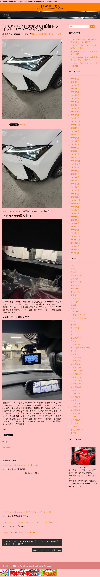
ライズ (73, 341)
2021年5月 (75, 180)
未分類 (73, 433)
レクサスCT (75, 390)
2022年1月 (75, 154)
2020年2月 (75, 230)
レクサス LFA (76, 374)
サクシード (75, 298)
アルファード (76, 275)
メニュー (8, 15)
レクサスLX (75, 407)
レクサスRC (76, 413)
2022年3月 (75, 148)
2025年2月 (75, 102)
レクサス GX (76, 364)
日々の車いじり (50, 6)
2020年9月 (75, 207)
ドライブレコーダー (27, 533)
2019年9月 (75, 246)
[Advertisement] (32, 491)
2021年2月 (75, 190)
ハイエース (75, 311)
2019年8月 (75, 249)
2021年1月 (75, 194)
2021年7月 (75, 174)
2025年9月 (75, 82)
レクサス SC (76, 387)
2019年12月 (75, 236)
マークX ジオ (76, 328)
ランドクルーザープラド (81, 348)
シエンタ (74, 302)
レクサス (74, 354)
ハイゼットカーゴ (78, 315)
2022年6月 (75, 138)
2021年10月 (75, 164)
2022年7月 (75, 134)
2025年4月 (75, 95)
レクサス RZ (76, 384)
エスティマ (75, 285)
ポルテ (73, 325)
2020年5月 (75, 220)
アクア (73, 269)
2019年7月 (75, 253)
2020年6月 (75, 217)
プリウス (74, 321)
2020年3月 (75, 226)
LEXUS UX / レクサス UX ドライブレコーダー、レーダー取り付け (29, 522)
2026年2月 (75, 79)
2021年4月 (75, 184)
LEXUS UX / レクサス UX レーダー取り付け (20, 465)
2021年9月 (75, 167)
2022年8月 (75, 131)
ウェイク (74, 279)
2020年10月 (75, 203)
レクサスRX (75, 417)
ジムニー (74, 305)
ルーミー (74, 351)
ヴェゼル (74, 426)
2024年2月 (75, 108)
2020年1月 (75, 233)
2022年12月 (75, 121)
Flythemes (47, 566)
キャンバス (75, 292)
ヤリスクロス (76, 338)
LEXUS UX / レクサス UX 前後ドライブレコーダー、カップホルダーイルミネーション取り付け (32, 542)
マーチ (73, 331)
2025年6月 (75, 88)
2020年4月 (75, 223)
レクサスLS (75, 403)
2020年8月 (75, 210)
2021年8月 (75, 171)
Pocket (22, 124)
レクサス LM (76, 377)
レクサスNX (75, 410)
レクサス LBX (76, 371)
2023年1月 (75, 118)
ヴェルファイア (77, 430)
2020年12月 (75, 197)
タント (73, 308)
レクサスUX (7, 533)
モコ (72, 334)
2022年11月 (75, 125)
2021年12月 (75, 157)
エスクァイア (76, 282)
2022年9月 (75, 128)
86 (72, 265)
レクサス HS (76, 367)
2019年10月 (75, 243)
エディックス (76, 288)
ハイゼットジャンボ (79, 318)
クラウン (74, 295)
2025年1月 (75, 105)
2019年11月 (75, 240)
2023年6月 (75, 115)
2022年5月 (75, 141)
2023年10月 (75, 111)
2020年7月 (75, 213)
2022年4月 (75, 144)
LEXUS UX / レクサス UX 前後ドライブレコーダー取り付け (26, 512)
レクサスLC (75, 400)
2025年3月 (75, 98)
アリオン (74, 272)
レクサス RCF (76, 380)
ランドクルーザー (78, 344)
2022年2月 (75, 151)
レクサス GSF (76, 361)
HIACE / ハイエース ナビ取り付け (47, 550)
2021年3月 (75, 187)
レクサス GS (76, 357)
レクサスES (75, 394)
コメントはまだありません (43, 34)
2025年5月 (75, 92)
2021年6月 (75, 177)
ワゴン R (74, 423)
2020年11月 (75, 200)
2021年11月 (75, 161)
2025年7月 (75, 85)
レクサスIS (75, 397)
